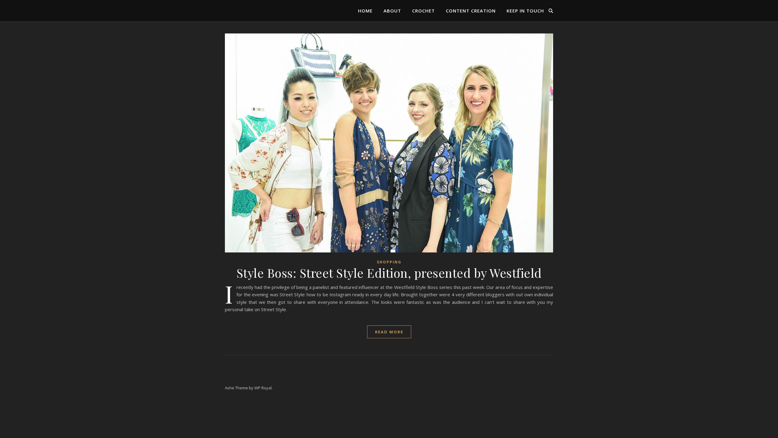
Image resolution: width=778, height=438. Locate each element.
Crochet (423, 11)
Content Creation (471, 11)
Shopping (389, 262)
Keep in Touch (525, 11)
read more (389, 332)
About (392, 11)
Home (365, 11)
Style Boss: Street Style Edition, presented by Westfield (389, 273)
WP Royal (263, 388)
